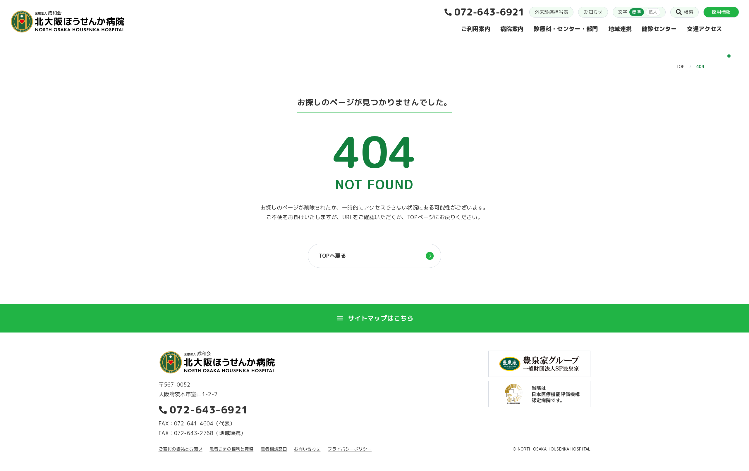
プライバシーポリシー (350, 449)
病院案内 (512, 29)
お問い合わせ (307, 449)
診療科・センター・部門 (566, 29)
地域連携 (620, 29)
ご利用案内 (475, 29)
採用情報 (721, 12)
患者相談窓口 (274, 449)
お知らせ (592, 12)
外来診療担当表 (551, 12)
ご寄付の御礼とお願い (180, 449)
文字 (637, 12)
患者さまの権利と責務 (231, 449)
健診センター (659, 29)
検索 (688, 12)
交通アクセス (704, 29)
